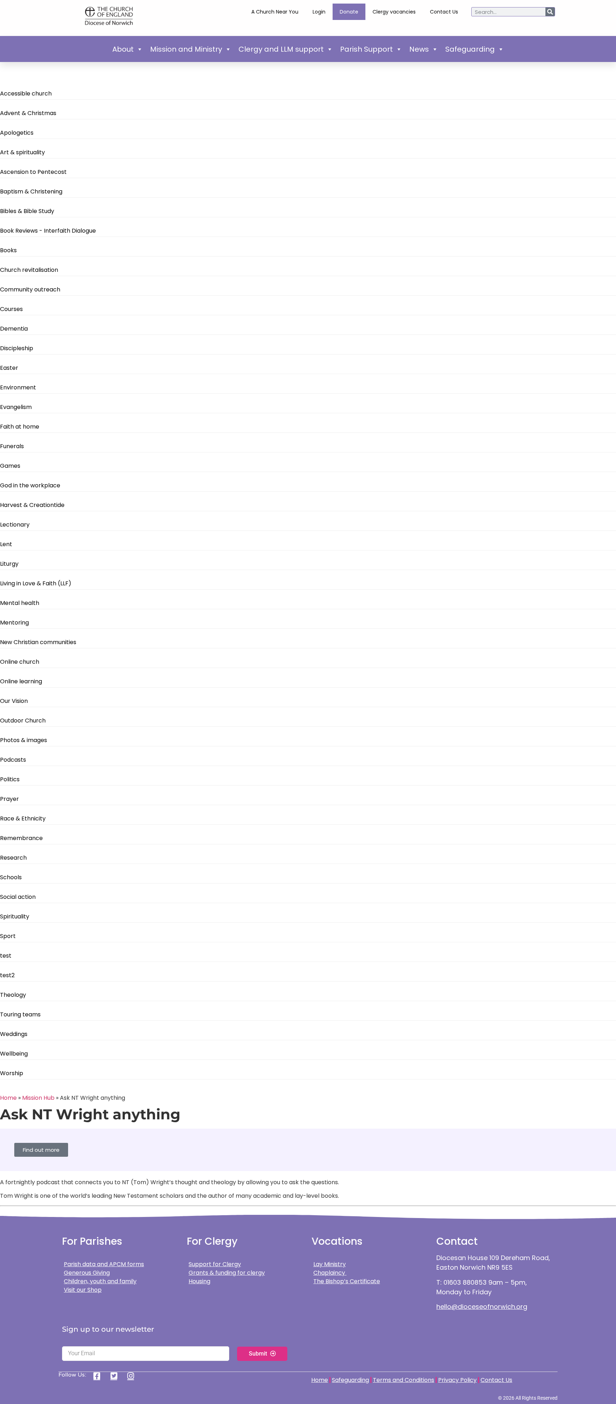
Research (13, 858)
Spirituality (14, 916)
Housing (199, 1281)
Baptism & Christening (31, 191)
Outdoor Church (23, 720)
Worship (11, 1073)
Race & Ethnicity (23, 818)
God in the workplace (30, 485)
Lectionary (15, 524)
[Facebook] (99, 1376)
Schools (11, 877)
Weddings (13, 1034)
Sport (8, 936)
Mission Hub (38, 1098)
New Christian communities (38, 642)
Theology (13, 995)
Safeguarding (470, 49)
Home (8, 1098)
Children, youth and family (100, 1281)
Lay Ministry (329, 1264)
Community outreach (30, 289)
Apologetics (17, 133)
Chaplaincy (329, 1273)
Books (8, 250)
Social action (18, 897)
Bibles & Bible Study (27, 211)
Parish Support (366, 49)
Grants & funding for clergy (227, 1273)
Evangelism (16, 407)
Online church (19, 662)
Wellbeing (14, 1054)
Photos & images (23, 740)
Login (319, 11)
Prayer (9, 799)
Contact (457, 1241)
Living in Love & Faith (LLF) (35, 583)
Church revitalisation (29, 270)
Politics (10, 779)
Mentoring (14, 622)
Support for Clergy (215, 1264)
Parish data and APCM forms (104, 1264)
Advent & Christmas (28, 113)
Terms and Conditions (403, 1380)
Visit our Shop (83, 1290)
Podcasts (13, 760)
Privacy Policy (457, 1380)
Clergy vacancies (394, 11)
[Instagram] (133, 1376)
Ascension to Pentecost (33, 172)
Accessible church (26, 93)
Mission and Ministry (186, 49)
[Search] (550, 11)
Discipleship (16, 348)
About (123, 49)
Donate (349, 11)
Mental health (19, 603)
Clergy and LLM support (281, 49)
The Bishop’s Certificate (346, 1281)
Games (10, 466)
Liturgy (9, 564)
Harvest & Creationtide (32, 505)
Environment (18, 387)
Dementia (14, 329)
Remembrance (21, 838)
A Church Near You (274, 11)
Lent (6, 544)
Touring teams (20, 1014)
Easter (9, 368)
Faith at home (19, 427)
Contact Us (444, 11)
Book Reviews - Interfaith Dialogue (48, 231)
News (419, 49)
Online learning (21, 681)
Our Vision (14, 701)
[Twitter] (116, 1376)
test (5, 956)
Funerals (12, 446)
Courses (11, 309)
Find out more (41, 1150)
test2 (7, 975)
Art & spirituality (22, 152)
